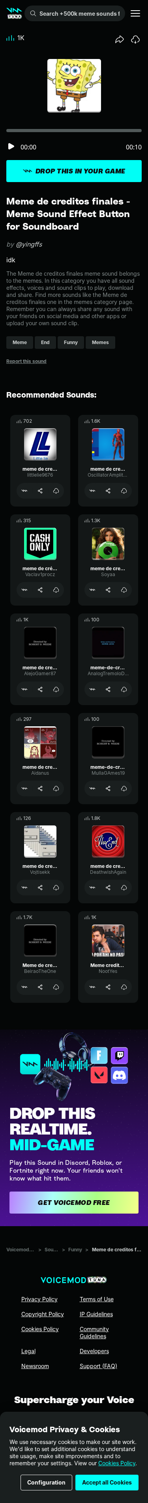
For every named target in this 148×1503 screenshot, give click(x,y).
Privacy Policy (39, 1299)
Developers (94, 1351)
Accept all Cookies (107, 1482)
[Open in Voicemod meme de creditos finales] (24, 491)
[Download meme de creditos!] (56, 887)
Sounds (52, 1249)
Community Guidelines (94, 1332)
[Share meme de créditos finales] (40, 590)
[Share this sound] (119, 39)
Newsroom (35, 1366)
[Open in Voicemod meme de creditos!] (24, 887)
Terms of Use (97, 1299)
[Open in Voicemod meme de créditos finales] (24, 590)
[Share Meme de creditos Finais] (40, 987)
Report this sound (26, 361)
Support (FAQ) (98, 1366)
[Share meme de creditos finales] (40, 491)
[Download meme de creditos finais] (124, 887)
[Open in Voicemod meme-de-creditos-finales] (92, 689)
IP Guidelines (96, 1314)
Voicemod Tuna (20, 1249)
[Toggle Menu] (135, 13)
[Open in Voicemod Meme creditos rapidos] (92, 987)
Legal (28, 1351)
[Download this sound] (135, 39)
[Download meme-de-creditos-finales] (124, 689)
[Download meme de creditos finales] (56, 491)
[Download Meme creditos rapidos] (124, 987)
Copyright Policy (42, 1314)
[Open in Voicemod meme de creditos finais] (92, 887)
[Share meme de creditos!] (40, 887)
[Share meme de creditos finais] (108, 887)
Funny (75, 1249)
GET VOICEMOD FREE (74, 1202)
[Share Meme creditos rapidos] (108, 987)
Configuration (46, 1482)
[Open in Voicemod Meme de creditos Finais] (24, 987)
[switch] (11, 147)
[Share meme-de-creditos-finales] (108, 689)
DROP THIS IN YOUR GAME (81, 171)
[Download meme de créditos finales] (56, 590)
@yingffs (29, 244)
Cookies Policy (116, 1463)
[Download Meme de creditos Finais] (56, 987)
